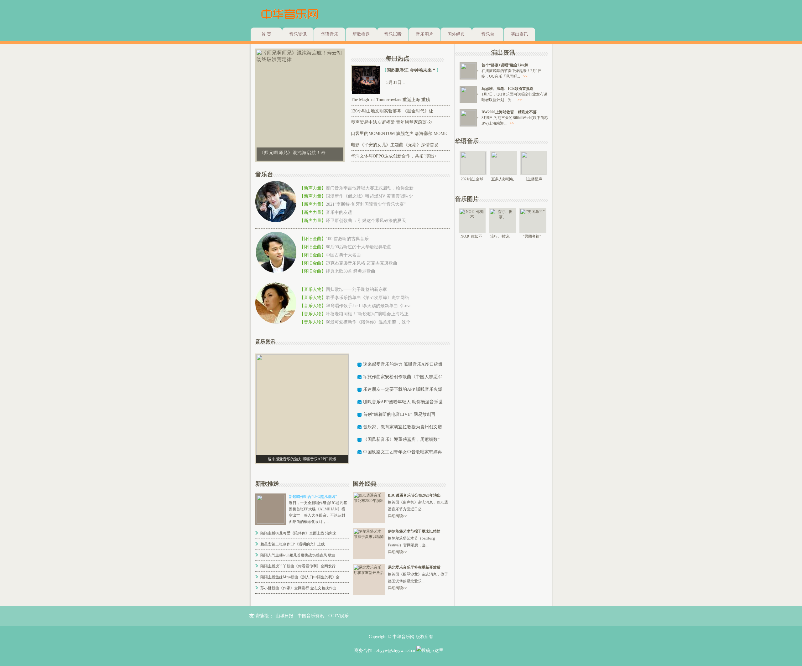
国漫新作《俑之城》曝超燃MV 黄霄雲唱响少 (369, 196)
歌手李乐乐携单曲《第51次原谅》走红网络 (367, 297)
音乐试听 (393, 34)
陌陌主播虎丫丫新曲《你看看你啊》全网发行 (298, 566)
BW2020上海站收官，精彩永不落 (509, 112)
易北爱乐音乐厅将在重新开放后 (414, 567)
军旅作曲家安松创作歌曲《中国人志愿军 (402, 376)
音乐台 (487, 34)
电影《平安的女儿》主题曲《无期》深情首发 (395, 144)
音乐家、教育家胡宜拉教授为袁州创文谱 (402, 427)
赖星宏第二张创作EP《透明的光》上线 (292, 544)
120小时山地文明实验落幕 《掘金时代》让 (392, 111)
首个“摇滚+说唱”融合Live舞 (505, 65)
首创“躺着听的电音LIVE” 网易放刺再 (399, 414)
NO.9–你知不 (471, 236)
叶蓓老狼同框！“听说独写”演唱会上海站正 (367, 314)
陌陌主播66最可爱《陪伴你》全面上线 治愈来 (298, 533)
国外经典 (456, 34)
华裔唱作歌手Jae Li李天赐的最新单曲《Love (368, 305)
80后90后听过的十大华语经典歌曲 (359, 247)
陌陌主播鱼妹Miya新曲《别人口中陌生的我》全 (300, 577)
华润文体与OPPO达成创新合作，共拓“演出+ (394, 156)
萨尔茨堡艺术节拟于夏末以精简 (414, 531)
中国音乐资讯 (311, 615)
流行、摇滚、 (501, 236)
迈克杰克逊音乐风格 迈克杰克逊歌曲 (361, 263)
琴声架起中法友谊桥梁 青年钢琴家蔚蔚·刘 (392, 122)
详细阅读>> (397, 516)
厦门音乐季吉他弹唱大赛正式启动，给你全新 (370, 188)
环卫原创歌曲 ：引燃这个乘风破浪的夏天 (366, 220)
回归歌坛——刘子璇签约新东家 (356, 289)
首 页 (266, 34)
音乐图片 (424, 34)
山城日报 (284, 615)
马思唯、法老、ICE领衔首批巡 (508, 88)
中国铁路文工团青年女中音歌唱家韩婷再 (402, 452)
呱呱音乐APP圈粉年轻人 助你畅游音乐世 (403, 402)
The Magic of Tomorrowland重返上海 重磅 (390, 99)
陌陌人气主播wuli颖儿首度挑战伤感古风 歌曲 (298, 555)
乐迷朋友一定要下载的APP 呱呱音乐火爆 (402, 389)
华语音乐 (329, 34)
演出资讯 (519, 34)
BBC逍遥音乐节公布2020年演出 (414, 495)
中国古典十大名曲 (343, 255)
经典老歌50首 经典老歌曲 (350, 271)
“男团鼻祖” (532, 236)
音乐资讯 (298, 34)
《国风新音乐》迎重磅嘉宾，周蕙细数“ (401, 439)
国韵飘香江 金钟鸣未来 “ (411, 70)
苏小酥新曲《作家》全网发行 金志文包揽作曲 (298, 588)
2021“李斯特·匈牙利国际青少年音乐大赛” (366, 204)
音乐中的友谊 (339, 212)
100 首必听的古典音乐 (347, 238)
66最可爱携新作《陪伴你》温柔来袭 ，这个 (368, 322)
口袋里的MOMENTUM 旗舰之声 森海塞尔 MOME (399, 133)
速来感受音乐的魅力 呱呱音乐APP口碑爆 (403, 364)
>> (525, 76)
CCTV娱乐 (338, 615)
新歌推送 (361, 34)
